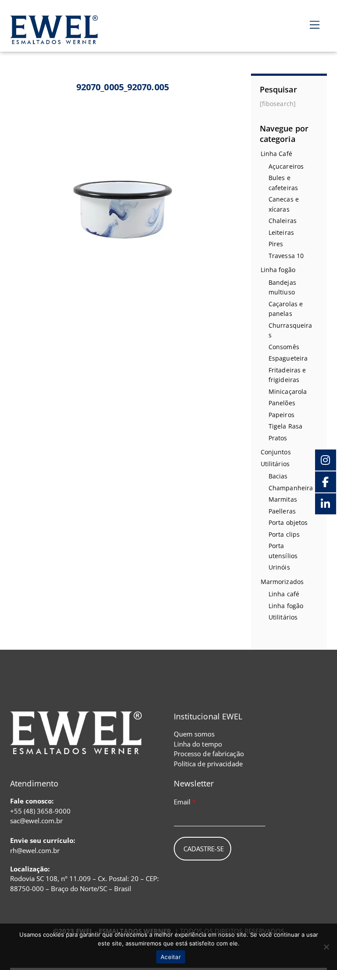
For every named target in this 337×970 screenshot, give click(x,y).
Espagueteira (288, 358)
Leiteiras (281, 232)
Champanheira (291, 488)
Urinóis (279, 567)
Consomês (284, 347)
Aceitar (171, 956)
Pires (276, 244)
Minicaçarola (288, 391)
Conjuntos (276, 452)
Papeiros (281, 415)
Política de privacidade (208, 763)
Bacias (278, 476)
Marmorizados (282, 581)
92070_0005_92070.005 (122, 87)
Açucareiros (286, 166)
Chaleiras (283, 220)
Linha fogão (278, 270)
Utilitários (275, 464)
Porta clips (284, 534)
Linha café (284, 594)
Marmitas (283, 499)
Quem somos (194, 733)
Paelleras (282, 511)
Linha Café (276, 153)
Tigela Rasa (285, 426)
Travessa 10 (286, 255)
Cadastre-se (203, 848)
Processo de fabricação (209, 753)
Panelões (282, 403)
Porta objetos (288, 522)
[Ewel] (54, 39)
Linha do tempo (198, 744)
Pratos (278, 438)
